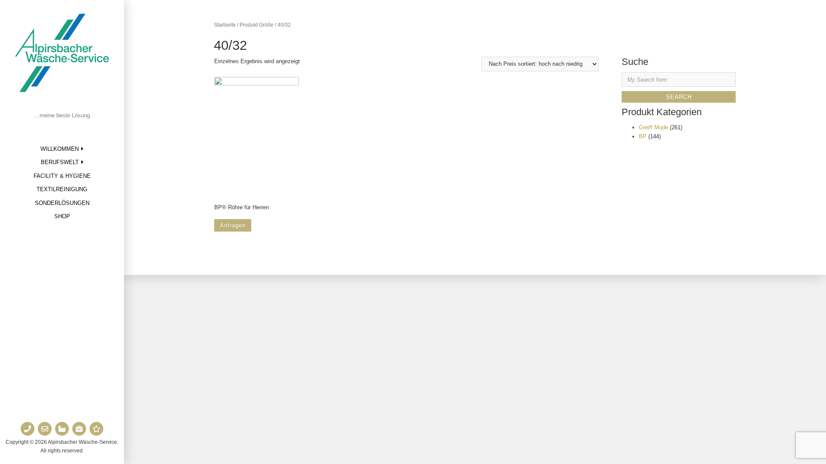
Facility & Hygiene (62, 176)
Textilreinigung (62, 189)
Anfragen (233, 225)
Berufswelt (60, 162)
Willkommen (59, 149)
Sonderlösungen (62, 203)
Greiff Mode (653, 127)
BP (643, 136)
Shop (62, 216)
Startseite (225, 25)
